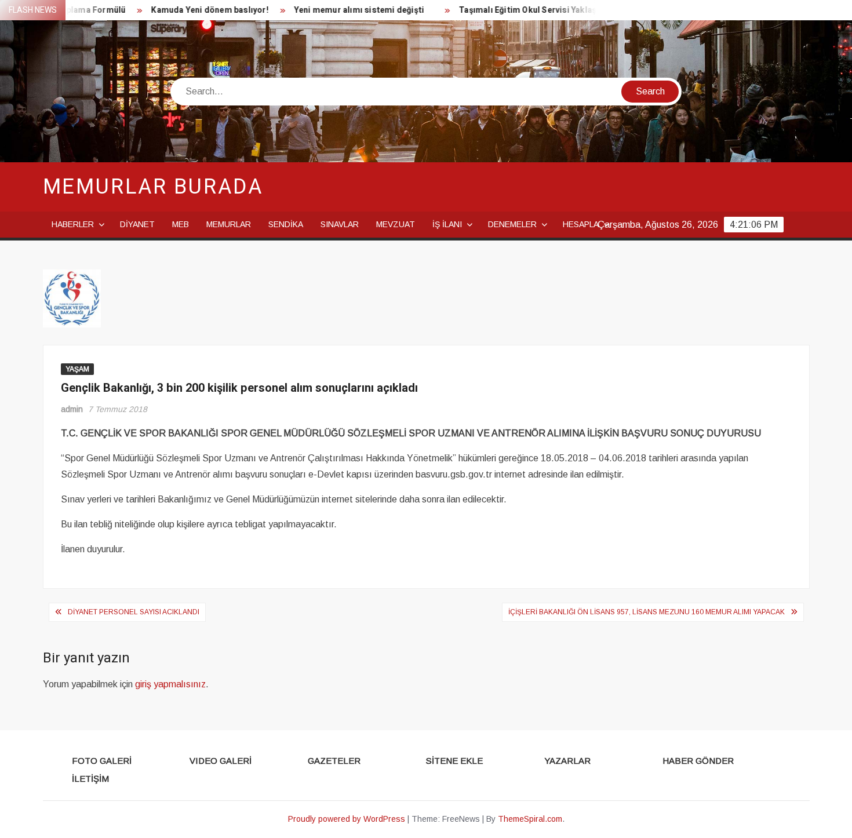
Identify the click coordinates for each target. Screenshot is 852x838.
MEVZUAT (395, 224)
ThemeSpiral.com (530, 819)
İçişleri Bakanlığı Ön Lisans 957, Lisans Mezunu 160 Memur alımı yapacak (646, 612)
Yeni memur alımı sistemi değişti (345, 10)
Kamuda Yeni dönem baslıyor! (195, 10)
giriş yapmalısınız (170, 684)
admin (72, 409)
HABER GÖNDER (698, 761)
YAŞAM (77, 369)
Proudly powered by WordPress (346, 819)
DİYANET (137, 224)
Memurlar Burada (153, 187)
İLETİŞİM (90, 779)
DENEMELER (512, 224)
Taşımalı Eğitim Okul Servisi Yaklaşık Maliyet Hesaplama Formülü (574, 10)
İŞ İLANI (447, 224)
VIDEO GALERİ (221, 761)
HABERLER (73, 224)
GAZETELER (334, 761)
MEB (180, 224)
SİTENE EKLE (454, 761)
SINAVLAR (340, 224)
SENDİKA (285, 224)
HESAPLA (581, 224)
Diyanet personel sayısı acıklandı (133, 612)
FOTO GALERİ (102, 761)
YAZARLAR (567, 761)
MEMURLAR (228, 224)
